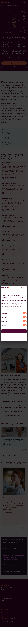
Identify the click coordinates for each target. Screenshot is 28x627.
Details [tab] (14, 291)
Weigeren (14, 338)
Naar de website (14, 331)
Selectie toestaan (14, 334)
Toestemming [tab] (5, 291)
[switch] (25, 317)
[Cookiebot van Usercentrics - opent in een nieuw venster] (21, 287)
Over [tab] (23, 291)
